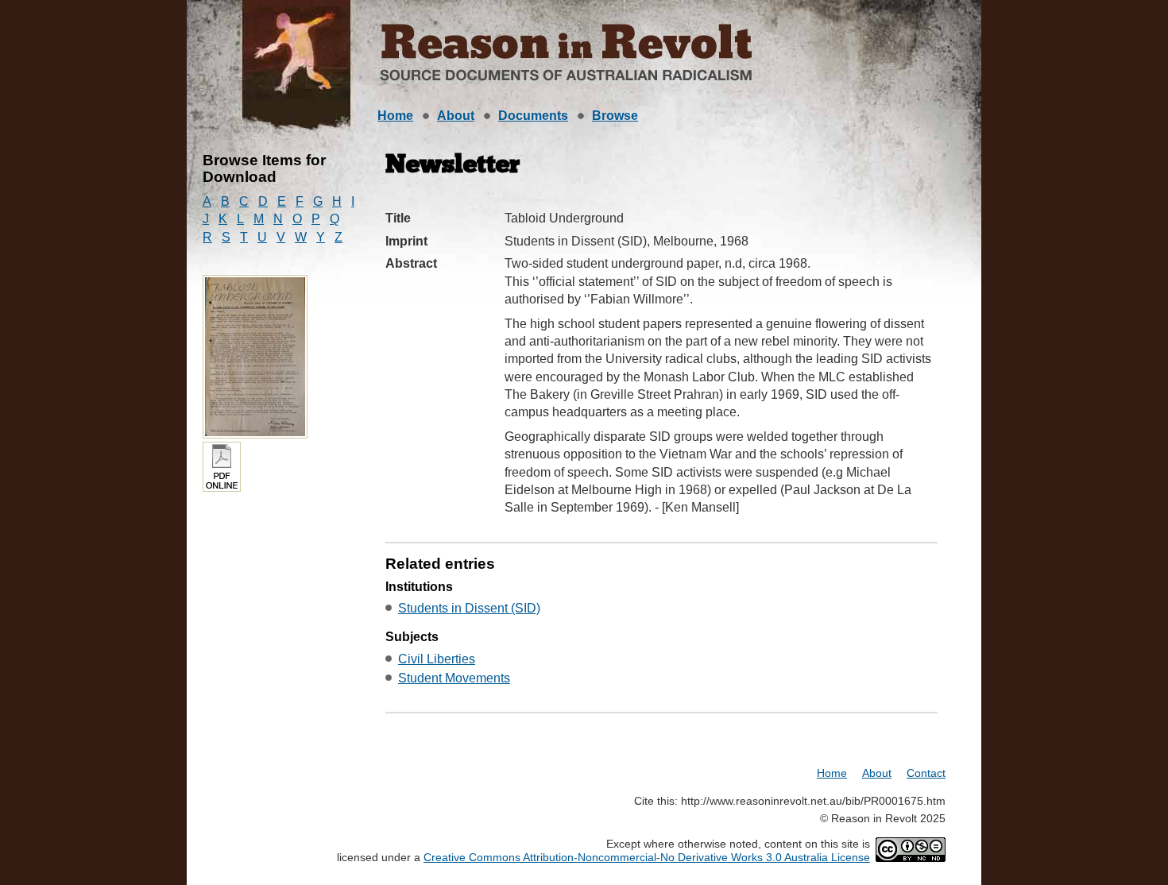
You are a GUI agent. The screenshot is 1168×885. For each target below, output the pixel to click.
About (455, 115)
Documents (533, 115)
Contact (926, 773)
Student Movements (454, 678)
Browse (615, 115)
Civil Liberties (436, 659)
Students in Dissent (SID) (469, 608)
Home (395, 115)
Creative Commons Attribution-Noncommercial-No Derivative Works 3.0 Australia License (646, 857)
